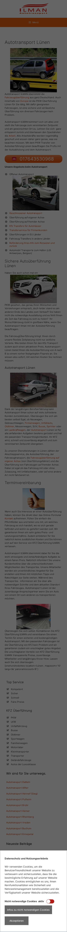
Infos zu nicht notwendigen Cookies (28, 909)
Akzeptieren (17, 920)
